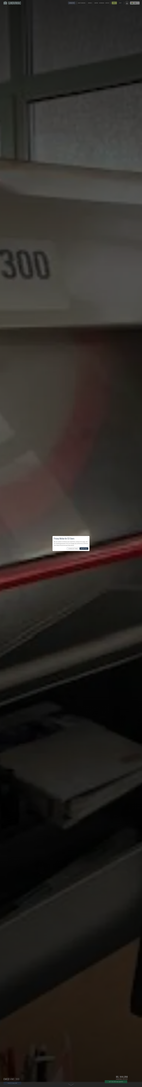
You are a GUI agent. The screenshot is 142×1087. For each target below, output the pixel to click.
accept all (84, 548)
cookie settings (73, 548)
